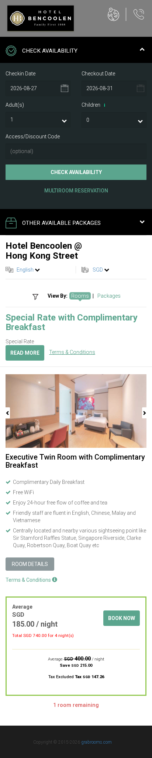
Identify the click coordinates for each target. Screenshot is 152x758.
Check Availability (76, 172)
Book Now (121, 618)
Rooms (80, 296)
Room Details (30, 564)
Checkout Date (98, 74)
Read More (24, 353)
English (25, 270)
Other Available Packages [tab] (61, 223)
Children (93, 105)
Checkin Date (20, 74)
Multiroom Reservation (76, 191)
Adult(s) (15, 105)
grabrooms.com (96, 742)
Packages (109, 296)
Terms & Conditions (72, 352)
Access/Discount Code (33, 136)
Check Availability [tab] (49, 50)
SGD (98, 270)
